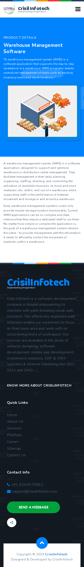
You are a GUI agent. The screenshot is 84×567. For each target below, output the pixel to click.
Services (14, 428)
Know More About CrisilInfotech (39, 385)
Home (12, 415)
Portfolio (14, 435)
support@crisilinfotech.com (34, 491)
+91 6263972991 (26, 484)
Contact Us (16, 455)
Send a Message (33, 507)
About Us (15, 421)
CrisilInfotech (56, 554)
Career (12, 441)
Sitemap (14, 448)
